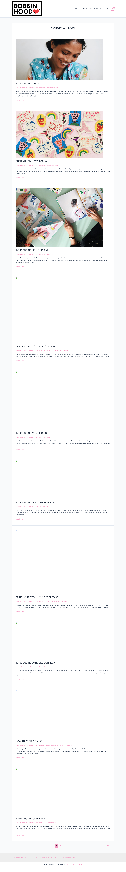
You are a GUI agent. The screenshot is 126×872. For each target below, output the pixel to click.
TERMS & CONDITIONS (67, 857)
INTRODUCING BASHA (28, 83)
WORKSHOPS (87, 9)
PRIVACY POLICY (35, 857)
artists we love (33, 87)
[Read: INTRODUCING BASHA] (59, 59)
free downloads (44, 601)
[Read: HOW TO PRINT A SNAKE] (59, 714)
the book (42, 254)
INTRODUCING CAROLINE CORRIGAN (36, 663)
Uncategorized (44, 87)
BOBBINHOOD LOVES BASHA (31, 161)
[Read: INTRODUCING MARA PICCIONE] (59, 400)
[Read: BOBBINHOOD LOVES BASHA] (59, 134)
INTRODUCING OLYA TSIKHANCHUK (35, 502)
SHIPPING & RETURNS (21, 857)
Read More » (20, 100)
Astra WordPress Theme (74, 864)
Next (109, 846)
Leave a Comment (22, 87)
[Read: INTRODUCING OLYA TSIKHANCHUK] (59, 479)
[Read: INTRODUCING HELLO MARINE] (59, 217)
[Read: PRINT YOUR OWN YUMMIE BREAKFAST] (59, 561)
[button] (79, 8)
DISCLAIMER (54, 857)
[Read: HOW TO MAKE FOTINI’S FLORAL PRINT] (59, 310)
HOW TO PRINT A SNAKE (29, 741)
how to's (42, 350)
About (106, 9)
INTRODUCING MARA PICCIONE (33, 433)
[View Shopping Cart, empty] (112, 8)
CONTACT (45, 857)
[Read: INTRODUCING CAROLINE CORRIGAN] (59, 640)
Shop (77, 9)
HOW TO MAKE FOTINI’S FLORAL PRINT (37, 346)
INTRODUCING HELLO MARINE (32, 250)
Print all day (49, 350)
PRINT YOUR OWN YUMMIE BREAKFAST (37, 597)
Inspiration (97, 9)
